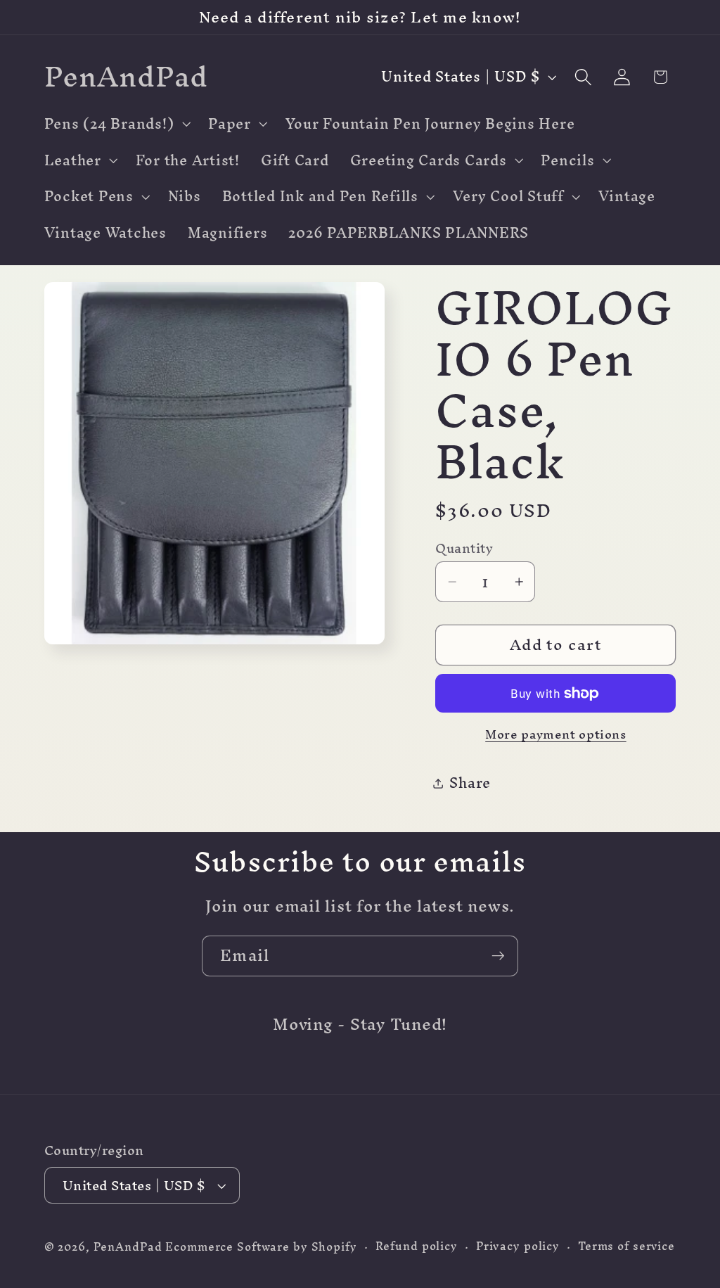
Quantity (464, 548)
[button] (116, 124)
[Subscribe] (498, 956)
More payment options (555, 734)
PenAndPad (128, 1247)
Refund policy (416, 1246)
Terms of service (626, 1246)
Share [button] (470, 782)
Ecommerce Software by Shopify (260, 1247)
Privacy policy (518, 1246)
